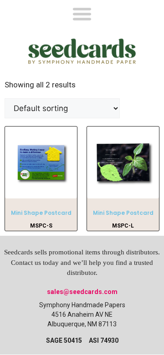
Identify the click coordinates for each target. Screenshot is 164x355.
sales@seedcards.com (82, 291)
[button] (82, 13)
